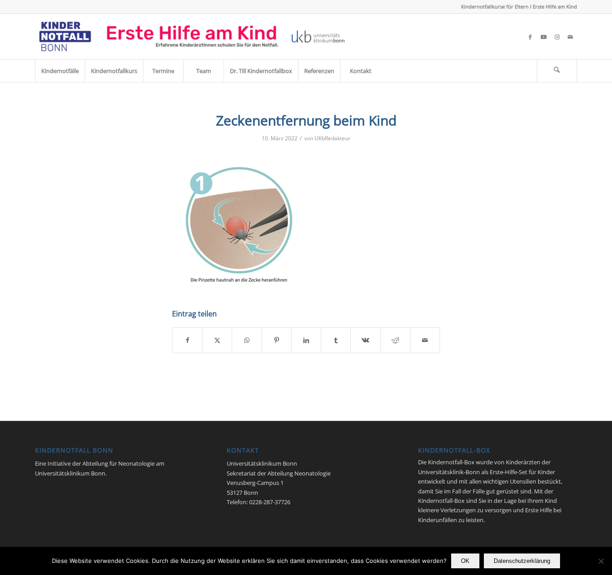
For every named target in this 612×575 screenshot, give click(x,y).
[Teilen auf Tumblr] (335, 340)
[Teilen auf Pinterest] (276, 340)
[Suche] (557, 71)
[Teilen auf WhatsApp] (246, 340)
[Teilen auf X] (217, 340)
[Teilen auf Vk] (365, 340)
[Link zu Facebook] (530, 36)
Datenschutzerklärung (522, 561)
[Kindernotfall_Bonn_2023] (192, 36)
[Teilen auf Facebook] (187, 340)
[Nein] (600, 561)
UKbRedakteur (332, 138)
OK (465, 561)
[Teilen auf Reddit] (395, 340)
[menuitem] (60, 71)
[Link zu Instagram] (557, 36)
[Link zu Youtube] (543, 36)
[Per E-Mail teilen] (425, 340)
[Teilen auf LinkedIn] (306, 340)
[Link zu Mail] (570, 36)
